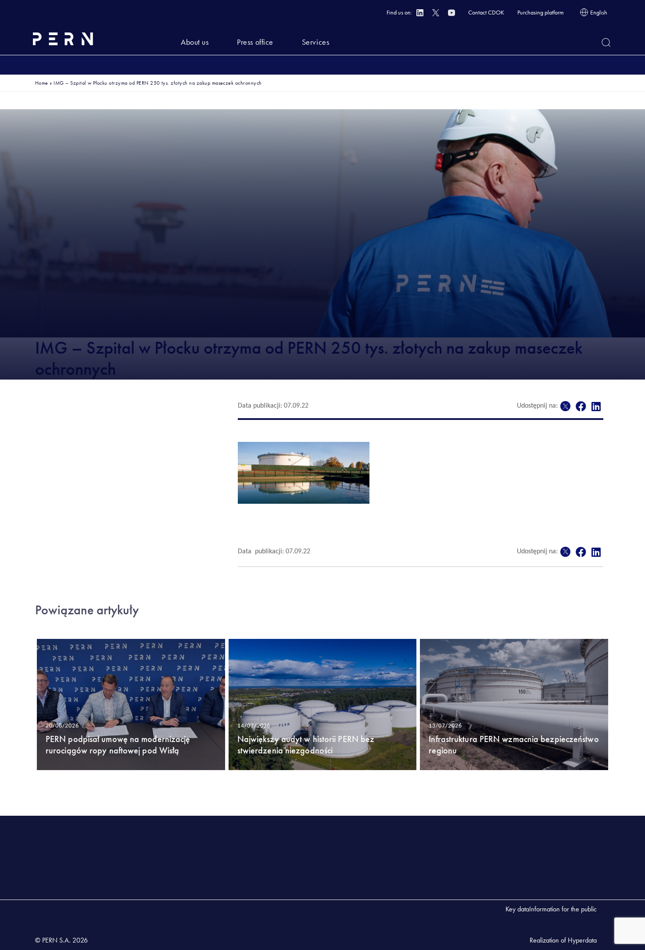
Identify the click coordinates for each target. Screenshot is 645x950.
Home (41, 82)
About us (194, 42)
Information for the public (563, 909)
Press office (255, 42)
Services (315, 42)
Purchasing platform (540, 12)
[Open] (606, 42)
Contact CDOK (486, 12)
